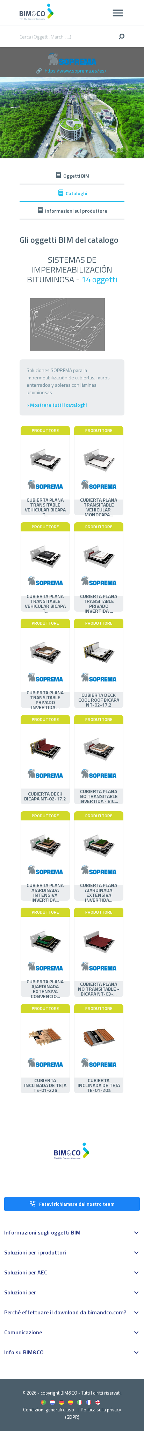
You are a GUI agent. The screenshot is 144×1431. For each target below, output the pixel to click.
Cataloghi (76, 193)
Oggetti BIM (76, 175)
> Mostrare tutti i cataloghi (57, 404)
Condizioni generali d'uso (48, 1409)
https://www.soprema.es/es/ (76, 70)
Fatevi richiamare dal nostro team (76, 1204)
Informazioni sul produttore (76, 210)
